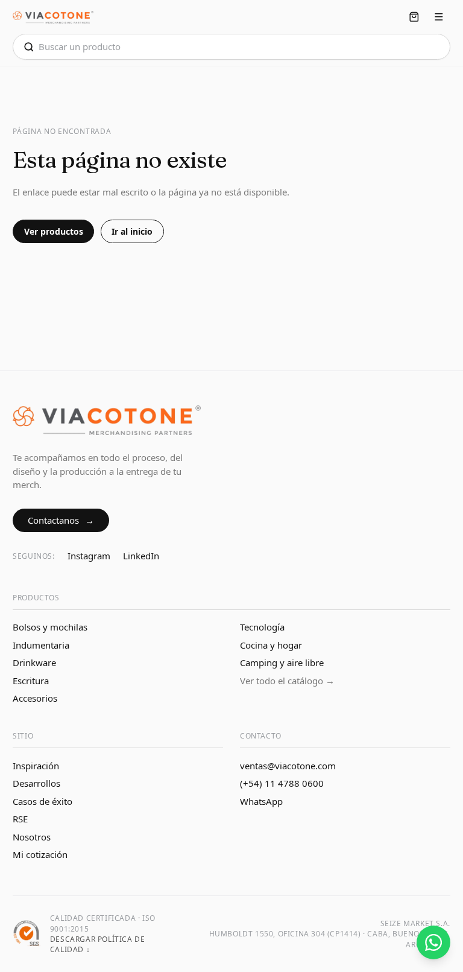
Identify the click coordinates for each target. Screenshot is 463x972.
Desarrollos (36, 783)
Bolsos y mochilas (50, 627)
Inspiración (36, 766)
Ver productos (53, 231)
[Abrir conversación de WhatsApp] (433, 942)
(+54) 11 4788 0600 (282, 783)
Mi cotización (40, 854)
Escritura (31, 681)
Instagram (89, 556)
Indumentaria (41, 645)
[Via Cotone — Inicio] (53, 17)
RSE (20, 819)
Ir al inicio (132, 231)
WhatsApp (261, 801)
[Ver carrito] (414, 17)
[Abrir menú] (438, 17)
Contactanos (61, 520)
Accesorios (35, 698)
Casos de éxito (42, 801)
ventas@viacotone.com (288, 766)
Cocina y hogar (271, 645)
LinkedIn (141, 556)
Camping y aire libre (282, 662)
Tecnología (262, 627)
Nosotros (32, 837)
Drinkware (34, 662)
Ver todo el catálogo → (287, 681)
